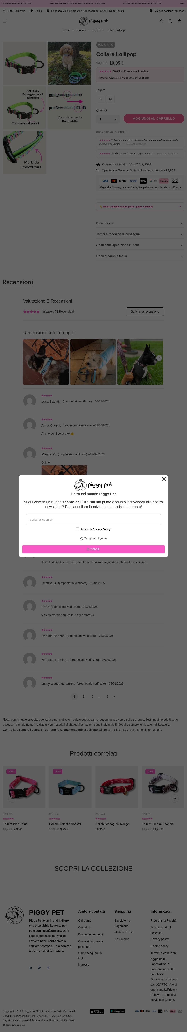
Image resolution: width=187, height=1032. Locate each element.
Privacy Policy (101, 529)
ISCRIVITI (93, 549)
